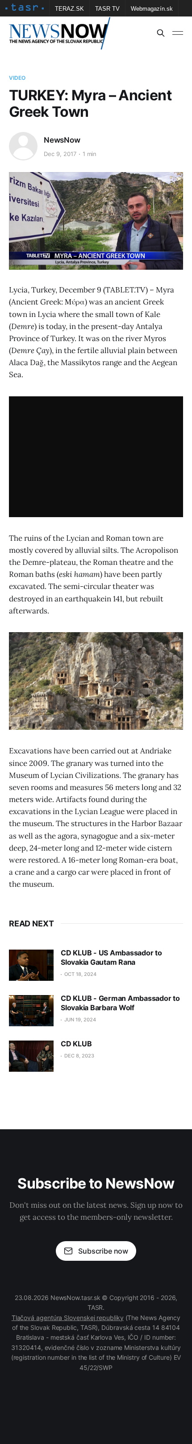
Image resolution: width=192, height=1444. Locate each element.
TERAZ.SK (69, 8)
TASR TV (107, 8)
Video (17, 77)
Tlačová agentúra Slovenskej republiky (68, 1317)
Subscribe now (103, 1251)
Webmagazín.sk (152, 8)
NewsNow (62, 140)
